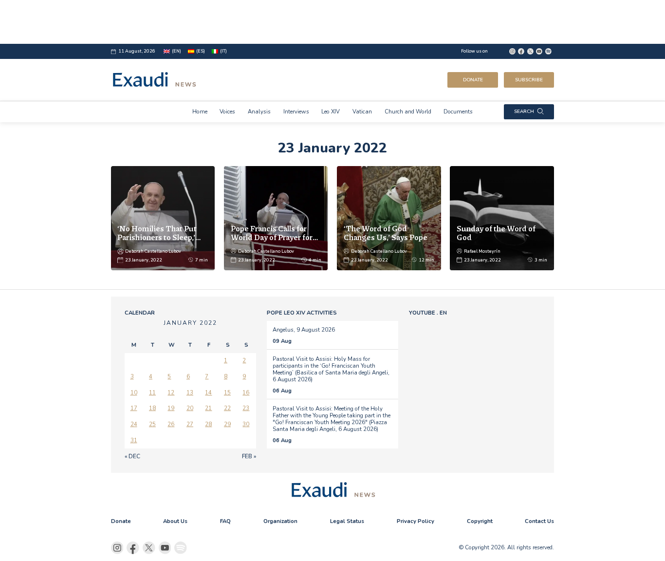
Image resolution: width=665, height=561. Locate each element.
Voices (227, 111)
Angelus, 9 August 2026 (304, 330)
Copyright (480, 521)
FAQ (225, 521)
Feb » (249, 456)
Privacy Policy (415, 521)
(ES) (200, 51)
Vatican (362, 111)
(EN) (176, 51)
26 (170, 424)
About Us (175, 521)
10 (133, 392)
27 (189, 424)
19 (170, 408)
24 (133, 424)
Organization (280, 521)
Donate (473, 79)
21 (208, 408)
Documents (458, 111)
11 (152, 392)
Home (199, 111)
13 (189, 392)
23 (245, 408)
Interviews (296, 111)
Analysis (259, 111)
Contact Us (539, 521)
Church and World (408, 111)
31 (133, 440)
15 (227, 392)
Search (524, 111)
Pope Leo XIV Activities (302, 313)
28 (208, 424)
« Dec (132, 456)
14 (208, 392)
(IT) (223, 51)
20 (189, 408)
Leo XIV (330, 111)
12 (170, 392)
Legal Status (347, 521)
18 (152, 408)
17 (133, 408)
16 (245, 392)
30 (245, 424)
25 (152, 424)
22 (227, 408)
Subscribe (529, 79)
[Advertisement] (333, 22)
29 (227, 424)
